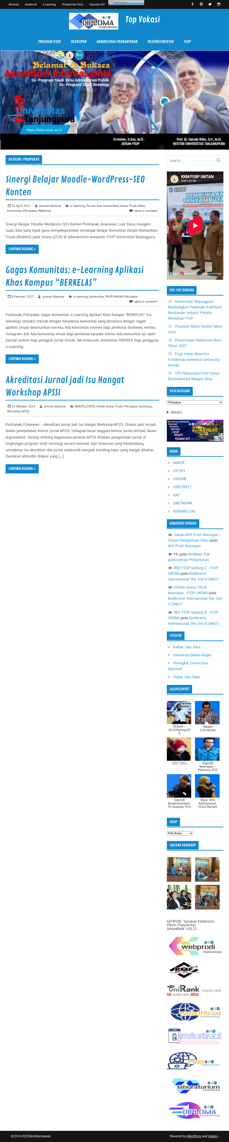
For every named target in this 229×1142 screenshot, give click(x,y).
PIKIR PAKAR (114, 296)
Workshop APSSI (18, 411)
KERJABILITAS (184, 511)
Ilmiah (100, 406)
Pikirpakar (30, 210)
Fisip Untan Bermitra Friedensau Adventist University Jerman (194, 359)
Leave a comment (146, 210)
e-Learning (49, 4)
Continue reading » (22, 249)
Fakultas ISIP (97, 4)
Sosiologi (145, 406)
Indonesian (120, 2)
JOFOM (179, 470)
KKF (176, 495)
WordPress (194, 1136)
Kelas (141, 205)
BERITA (80, 406)
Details (176, 412)
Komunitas (14, 210)
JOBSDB (179, 478)
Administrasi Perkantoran (117, 41)
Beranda (14, 4)
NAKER (178, 462)
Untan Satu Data (186, 676)
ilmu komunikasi (107, 205)
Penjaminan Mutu (72, 4)
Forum (90, 205)
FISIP (187, 41)
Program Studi (49, 41)
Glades (213, 1136)
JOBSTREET (182, 486)
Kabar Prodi (128, 205)
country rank (211, 990)
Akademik (31, 4)
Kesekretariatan (161, 41)
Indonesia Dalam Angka (192, 655)
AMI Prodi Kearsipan (184, 545)
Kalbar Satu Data (186, 646)
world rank (180, 994)
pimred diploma (50, 205)
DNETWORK (183, 503)
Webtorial (44, 210)
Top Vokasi (142, 20)
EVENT (90, 406)
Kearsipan (79, 41)
